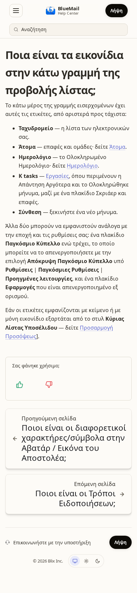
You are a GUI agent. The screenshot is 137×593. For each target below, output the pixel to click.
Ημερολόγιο (82, 165)
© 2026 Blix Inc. (48, 561)
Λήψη (116, 11)
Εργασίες (57, 176)
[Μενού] (16, 10)
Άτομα (117, 146)
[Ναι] (19, 384)
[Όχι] (49, 384)
